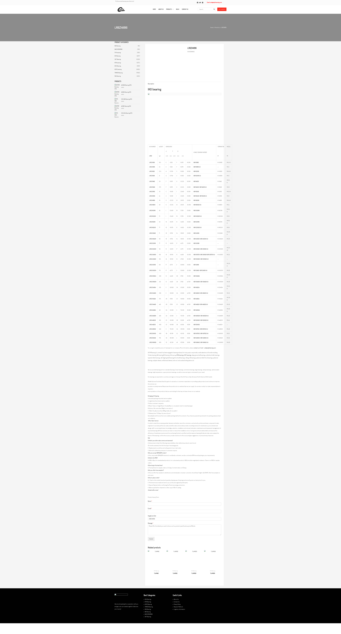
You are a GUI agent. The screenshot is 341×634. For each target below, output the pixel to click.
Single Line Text (152, 516)
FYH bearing (118, 52)
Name (150, 501)
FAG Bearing (118, 76)
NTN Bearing (148, 602)
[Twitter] (200, 2)
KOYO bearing (118, 69)
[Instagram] (202, 2)
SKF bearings (187, 355)
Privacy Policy (177, 604)
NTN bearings (180, 355)
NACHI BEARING (118, 49)
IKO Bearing (117, 56)
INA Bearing (117, 46)
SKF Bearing (118, 59)
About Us (176, 599)
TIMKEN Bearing (119, 73)
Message (150, 523)
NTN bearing (118, 62)
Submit (151, 539)
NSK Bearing (118, 66)
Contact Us (177, 602)
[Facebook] (197, 2)
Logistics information (179, 609)
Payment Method (178, 607)
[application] (172, 9)
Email (150, 508)
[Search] (214, 9)
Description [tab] (151, 84)
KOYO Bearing (148, 604)
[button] (221, 9)
